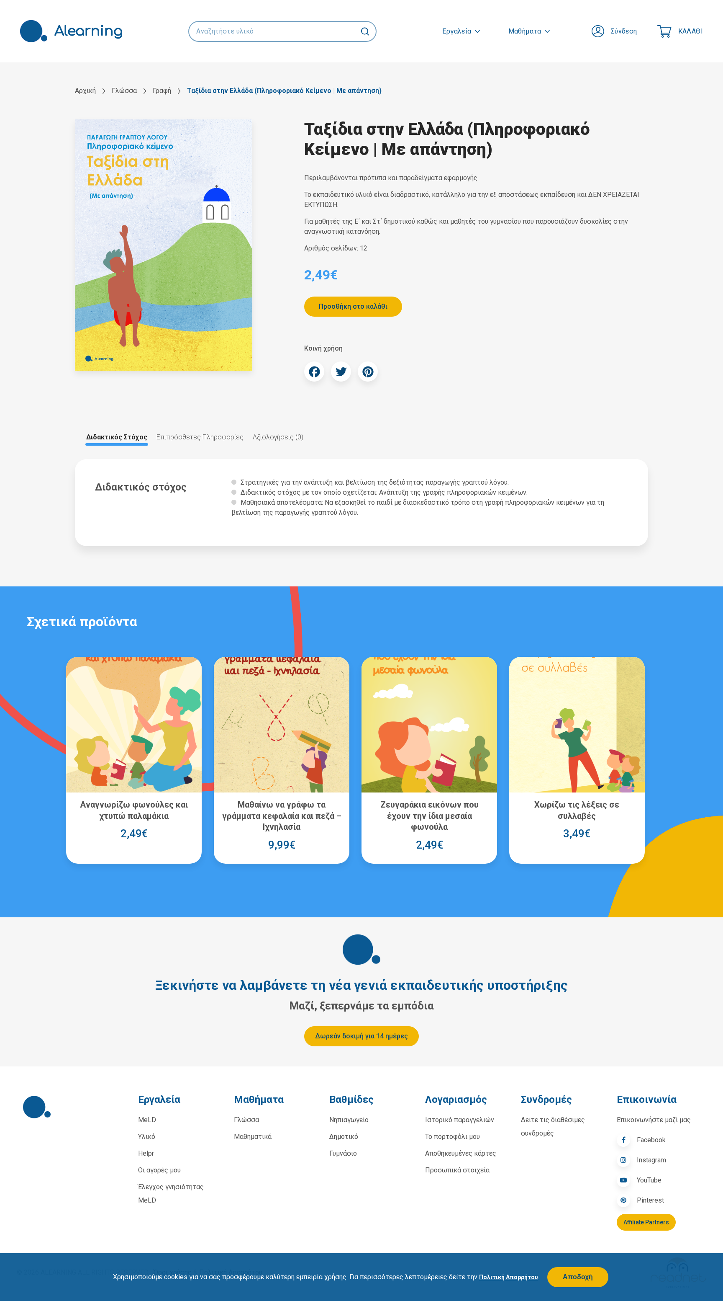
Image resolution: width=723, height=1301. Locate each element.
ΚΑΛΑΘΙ (690, 31)
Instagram (651, 1160)
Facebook (651, 1140)
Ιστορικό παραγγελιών (459, 1120)
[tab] (116, 437)
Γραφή (162, 91)
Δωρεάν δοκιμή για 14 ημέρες (361, 1036)
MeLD (147, 1120)
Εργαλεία (456, 31)
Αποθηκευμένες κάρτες (460, 1153)
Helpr (146, 1153)
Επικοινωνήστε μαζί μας (654, 1120)
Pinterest (650, 1200)
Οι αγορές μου (159, 1170)
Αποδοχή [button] (578, 1277)
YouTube (649, 1180)
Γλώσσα (124, 91)
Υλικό (146, 1137)
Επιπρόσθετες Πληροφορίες (200, 437)
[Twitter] (341, 371)
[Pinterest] (368, 371)
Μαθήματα (524, 31)
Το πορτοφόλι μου (452, 1137)
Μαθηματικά (253, 1137)
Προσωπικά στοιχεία (457, 1170)
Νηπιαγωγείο (349, 1120)
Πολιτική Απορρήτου (508, 1277)
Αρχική (85, 91)
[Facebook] (314, 371)
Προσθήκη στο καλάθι (353, 306)
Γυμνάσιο (343, 1153)
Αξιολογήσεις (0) (278, 437)
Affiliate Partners (646, 1222)
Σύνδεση (624, 31)
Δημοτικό (343, 1137)
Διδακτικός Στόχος (116, 437)
